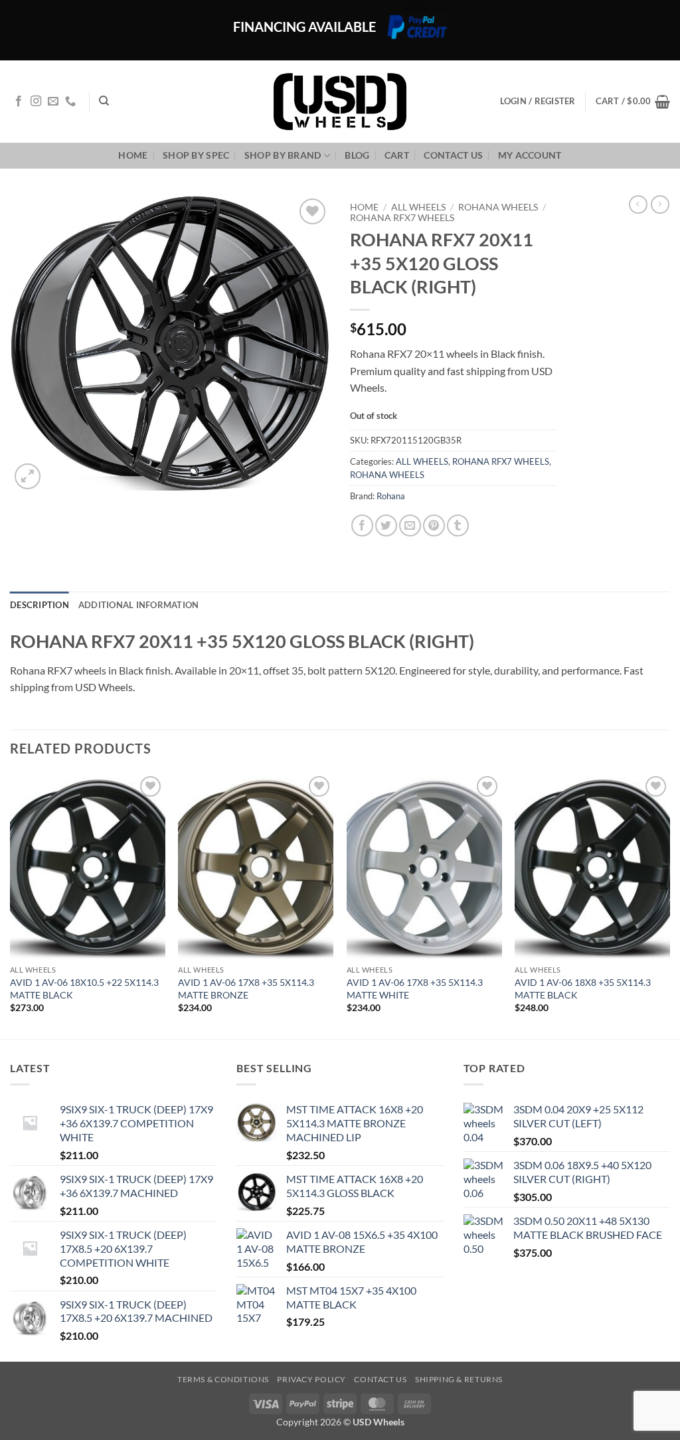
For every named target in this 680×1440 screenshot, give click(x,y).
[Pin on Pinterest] (434, 525)
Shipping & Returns (459, 1379)
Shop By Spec (196, 155)
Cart (396, 155)
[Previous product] (660, 204)
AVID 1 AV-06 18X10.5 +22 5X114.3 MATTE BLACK (84, 988)
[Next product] (638, 204)
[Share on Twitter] (386, 525)
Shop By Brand (282, 155)
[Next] (669, 904)
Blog (357, 155)
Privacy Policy (311, 1379)
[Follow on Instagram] (36, 102)
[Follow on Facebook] (18, 102)
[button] (633, 101)
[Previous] (11, 904)
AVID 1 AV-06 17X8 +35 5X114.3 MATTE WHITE (415, 988)
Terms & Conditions (223, 1379)
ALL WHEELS (418, 207)
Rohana (391, 496)
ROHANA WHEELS (498, 207)
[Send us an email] (53, 102)
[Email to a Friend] (410, 525)
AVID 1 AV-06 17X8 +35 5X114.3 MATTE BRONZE (246, 988)
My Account (530, 155)
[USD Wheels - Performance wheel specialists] (340, 101)
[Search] (104, 101)
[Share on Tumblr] (458, 525)
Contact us (453, 155)
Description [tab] (39, 605)
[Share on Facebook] (362, 525)
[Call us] (70, 102)
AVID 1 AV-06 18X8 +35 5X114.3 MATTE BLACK (583, 988)
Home (132, 155)
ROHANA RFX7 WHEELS (402, 217)
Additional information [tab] (138, 605)
